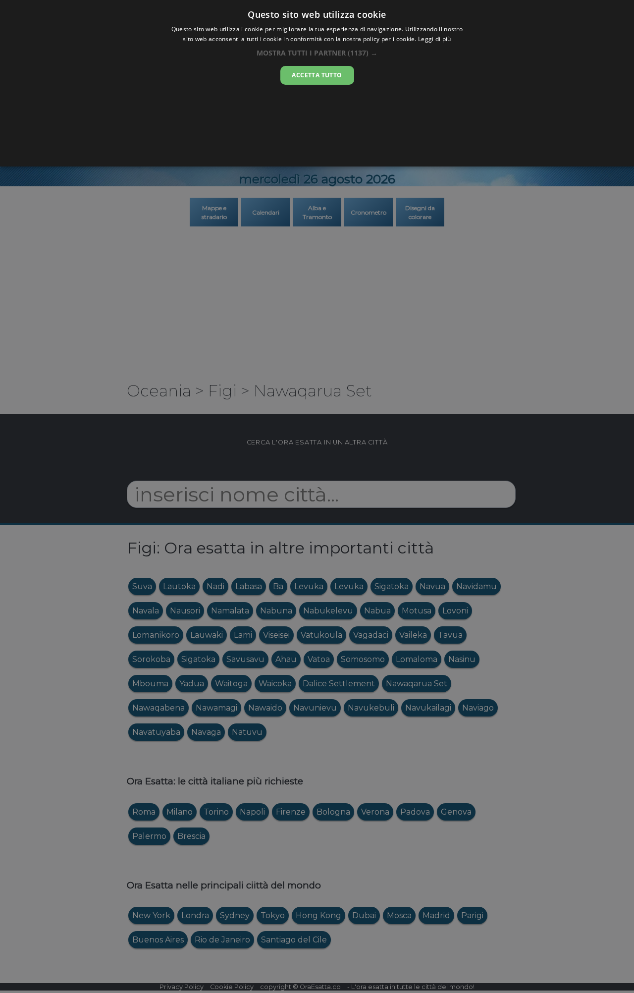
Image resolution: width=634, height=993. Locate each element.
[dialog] (317, 83)
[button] (317, 52)
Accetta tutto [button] (317, 75)
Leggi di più (434, 39)
